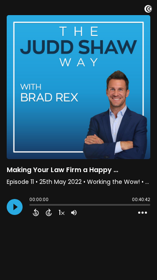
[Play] (15, 207)
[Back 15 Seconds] (35, 212)
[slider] (31, 205)
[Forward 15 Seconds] (48, 212)
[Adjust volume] (74, 212)
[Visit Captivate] (148, 10)
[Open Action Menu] (142, 213)
